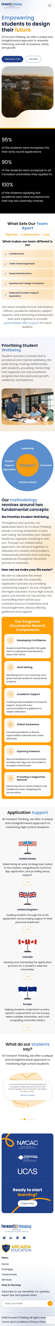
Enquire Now (27, 1203)
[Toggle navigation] (49, 5)
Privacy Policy (38, 1321)
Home (5, 1264)
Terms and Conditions (15, 1321)
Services (7, 1279)
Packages (7, 1269)
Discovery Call (12, 59)
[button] (21, 1119)
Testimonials (9, 1274)
